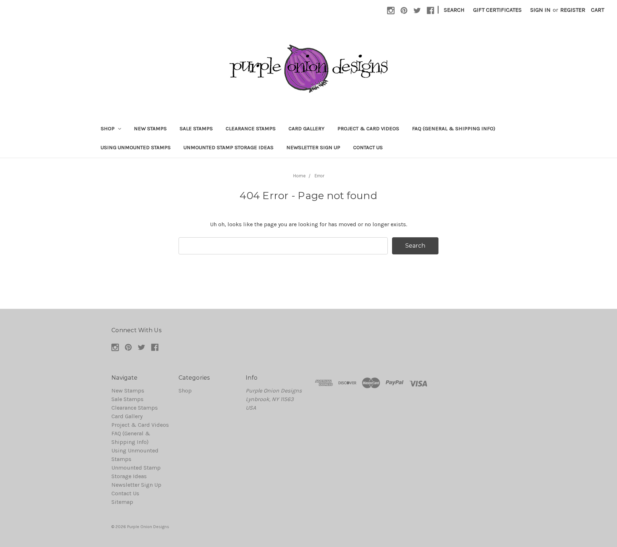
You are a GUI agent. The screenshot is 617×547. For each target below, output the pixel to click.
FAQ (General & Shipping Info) (453, 128)
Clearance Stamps (251, 128)
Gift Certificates (497, 9)
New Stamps (150, 128)
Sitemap (122, 501)
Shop (108, 128)
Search (454, 9)
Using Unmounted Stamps (136, 147)
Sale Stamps (196, 128)
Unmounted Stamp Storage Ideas (229, 147)
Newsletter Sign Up (313, 147)
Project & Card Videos (368, 128)
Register (572, 9)
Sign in (540, 9)
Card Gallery (307, 128)
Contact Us (368, 147)
